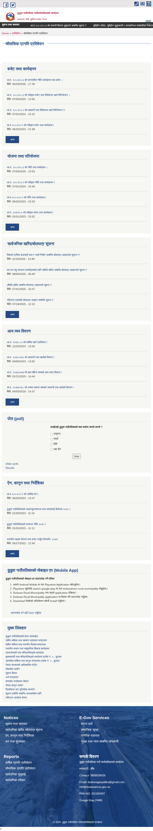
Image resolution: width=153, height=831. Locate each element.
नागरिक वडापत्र (90, 735)
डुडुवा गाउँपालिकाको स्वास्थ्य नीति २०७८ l (26, 524)
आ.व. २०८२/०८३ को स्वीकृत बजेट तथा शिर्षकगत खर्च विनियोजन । (38, 94)
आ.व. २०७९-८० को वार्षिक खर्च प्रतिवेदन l (27, 342)
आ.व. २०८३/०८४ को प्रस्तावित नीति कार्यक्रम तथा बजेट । (35, 79)
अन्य (12, 139)
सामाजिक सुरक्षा (90, 730)
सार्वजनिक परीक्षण (15, 780)
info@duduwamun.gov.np (94, 786)
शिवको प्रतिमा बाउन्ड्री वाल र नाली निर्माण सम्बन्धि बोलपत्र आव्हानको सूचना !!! (43, 254)
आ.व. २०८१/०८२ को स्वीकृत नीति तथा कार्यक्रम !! (31, 182)
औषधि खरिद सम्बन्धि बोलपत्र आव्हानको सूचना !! (29, 284)
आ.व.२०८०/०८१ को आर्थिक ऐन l (22, 494)
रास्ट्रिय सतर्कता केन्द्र (16, 697)
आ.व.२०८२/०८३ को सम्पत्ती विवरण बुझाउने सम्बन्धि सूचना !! (49, 25)
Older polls (12, 463)
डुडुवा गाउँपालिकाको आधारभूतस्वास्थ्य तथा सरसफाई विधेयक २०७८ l (38, 509)
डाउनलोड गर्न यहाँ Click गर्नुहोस (26, 612)
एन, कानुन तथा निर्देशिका (19, 735)
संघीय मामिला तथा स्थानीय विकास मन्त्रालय (26, 644)
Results (10, 467)
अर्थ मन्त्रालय (12, 677)
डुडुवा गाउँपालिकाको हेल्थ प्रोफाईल (22, 636)
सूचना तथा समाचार (16, 724)
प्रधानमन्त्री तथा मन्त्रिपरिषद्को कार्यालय (25, 652)
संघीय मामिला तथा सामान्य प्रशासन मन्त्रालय (26, 640)
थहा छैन (57, 449)
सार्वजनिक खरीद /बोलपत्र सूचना (24, 730)
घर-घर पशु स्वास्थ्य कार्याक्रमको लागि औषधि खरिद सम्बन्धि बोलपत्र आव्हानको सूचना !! (47, 269)
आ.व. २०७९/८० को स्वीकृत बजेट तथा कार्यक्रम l (30, 212)
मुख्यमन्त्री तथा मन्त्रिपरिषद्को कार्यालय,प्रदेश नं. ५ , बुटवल (33, 656)
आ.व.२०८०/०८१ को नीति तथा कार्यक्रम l (26, 197)
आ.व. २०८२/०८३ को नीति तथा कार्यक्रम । (27, 167)
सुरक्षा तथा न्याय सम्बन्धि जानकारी (99, 741)
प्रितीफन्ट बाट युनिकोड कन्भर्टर (20, 689)
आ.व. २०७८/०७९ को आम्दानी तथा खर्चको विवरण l (30, 357)
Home (5, 33)
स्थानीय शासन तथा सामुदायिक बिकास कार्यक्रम (27, 648)
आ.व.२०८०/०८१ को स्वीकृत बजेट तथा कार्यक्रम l (30, 125)
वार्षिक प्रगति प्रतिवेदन (18, 762)
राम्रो (56, 438)
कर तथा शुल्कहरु (15, 741)
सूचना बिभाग (11, 673)
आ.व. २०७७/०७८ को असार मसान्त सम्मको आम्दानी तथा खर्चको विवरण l (40, 387)
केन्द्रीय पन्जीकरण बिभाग (17, 681)
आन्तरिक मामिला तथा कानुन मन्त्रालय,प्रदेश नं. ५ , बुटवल (33, 660)
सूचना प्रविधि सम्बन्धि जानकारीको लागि (23, 693)
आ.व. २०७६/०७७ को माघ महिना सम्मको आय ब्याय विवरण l (34, 372)
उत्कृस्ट (57, 433)
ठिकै (55, 443)
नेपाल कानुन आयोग (14, 685)
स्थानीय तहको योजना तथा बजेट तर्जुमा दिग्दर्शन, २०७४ (32, 539)
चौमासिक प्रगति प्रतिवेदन (20, 768)
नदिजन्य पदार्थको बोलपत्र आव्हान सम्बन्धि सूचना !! (30, 299)
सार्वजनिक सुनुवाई (15, 774)
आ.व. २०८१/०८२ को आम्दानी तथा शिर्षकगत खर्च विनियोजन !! (36, 110)
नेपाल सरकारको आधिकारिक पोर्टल (21, 664)
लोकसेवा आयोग (13, 668)
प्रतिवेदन (16, 33)
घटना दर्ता (87, 724)
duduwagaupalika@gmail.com (106, 782)
